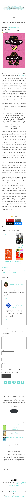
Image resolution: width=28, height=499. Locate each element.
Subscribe (14, 411)
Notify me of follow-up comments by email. (13, 369)
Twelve (10, 29)
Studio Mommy (15, 491)
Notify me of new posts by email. (11, 372)
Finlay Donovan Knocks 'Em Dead (15, 437)
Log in (22, 496)
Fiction (17, 269)
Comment (4, 336)
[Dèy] (4, 435)
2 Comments (5, 267)
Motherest (21, 75)
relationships (13, 272)
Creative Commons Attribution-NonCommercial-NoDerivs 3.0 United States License (14, 484)
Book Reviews (11, 269)
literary (8, 272)
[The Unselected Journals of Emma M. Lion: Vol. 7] (4, 429)
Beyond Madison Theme (18, 495)
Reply (5, 298)
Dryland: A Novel (8, 234)
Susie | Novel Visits (14, 283)
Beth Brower (15, 429)
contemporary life (20, 270)
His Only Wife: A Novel (19, 262)
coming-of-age (10, 270)
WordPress (17, 496)
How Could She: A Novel (8, 262)
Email (3, 357)
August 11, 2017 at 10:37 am (16, 284)
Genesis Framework (8, 496)
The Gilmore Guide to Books (14, 8)
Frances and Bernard (20, 246)
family (3, 272)
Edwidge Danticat (15, 433)
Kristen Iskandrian (14, 27)
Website (3, 363)
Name (3, 350)
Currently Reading (13, 424)
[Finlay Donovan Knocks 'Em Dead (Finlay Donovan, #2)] (4, 440)
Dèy (15, 432)
